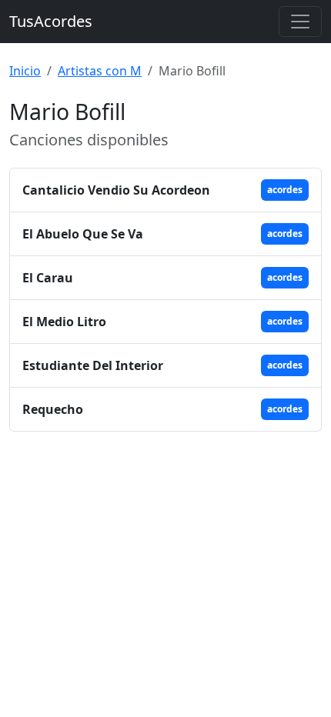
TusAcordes (50, 21)
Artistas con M (100, 70)
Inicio (25, 70)
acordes (285, 189)
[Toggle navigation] (300, 21)
